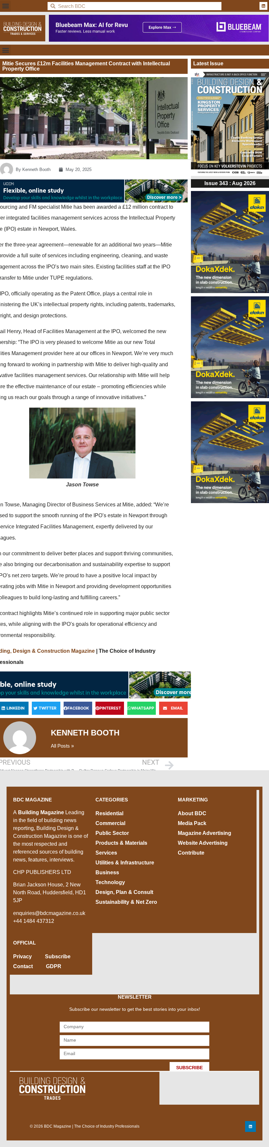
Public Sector (112, 833)
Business (107, 872)
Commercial (110, 823)
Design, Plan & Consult (124, 892)
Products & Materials (121, 843)
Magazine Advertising (204, 833)
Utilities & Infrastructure (124, 862)
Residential (109, 813)
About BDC (192, 813)
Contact (23, 966)
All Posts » (62, 745)
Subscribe (58, 956)
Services (106, 853)
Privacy (22, 956)
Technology (110, 882)
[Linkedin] (263, 6)
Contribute (191, 853)
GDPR (53, 966)
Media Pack (192, 823)
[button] (5, 6)
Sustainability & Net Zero (126, 902)
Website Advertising (203, 843)
